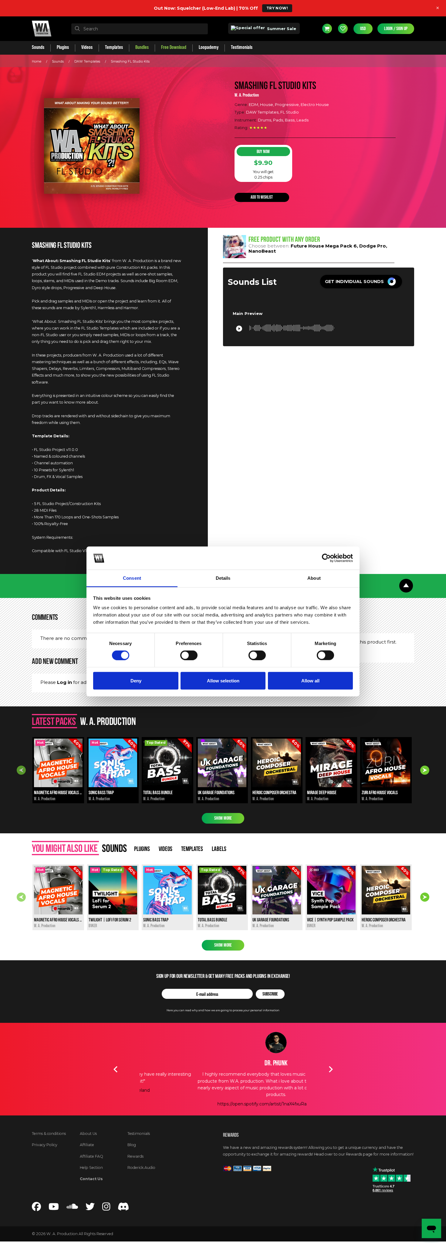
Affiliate (87, 1144)
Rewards (135, 1156)
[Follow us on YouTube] (54, 1208)
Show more (223, 818)
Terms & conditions (49, 1133)
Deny (135, 680)
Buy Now (263, 151)
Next (424, 770)
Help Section (91, 1167)
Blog (131, 1144)
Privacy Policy (44, 1144)
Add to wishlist (262, 197)
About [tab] (314, 578)
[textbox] (139, 28)
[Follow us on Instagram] (106, 1208)
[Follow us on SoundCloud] (72, 1208)
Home (36, 61)
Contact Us (91, 1178)
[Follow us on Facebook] (36, 1208)
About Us (88, 1133)
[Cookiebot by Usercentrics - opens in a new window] (326, 557)
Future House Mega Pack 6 (324, 246)
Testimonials (138, 1133)
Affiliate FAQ (91, 1156)
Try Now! (277, 8)
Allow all (310, 680)
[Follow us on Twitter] (90, 1208)
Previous (21, 770)
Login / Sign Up (395, 28)
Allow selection (223, 680)
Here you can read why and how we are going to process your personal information (223, 1010)
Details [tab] (223, 578)
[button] (361, 281)
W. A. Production (247, 95)
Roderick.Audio (141, 1167)
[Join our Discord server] (123, 1208)
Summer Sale (281, 28)
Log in (64, 682)
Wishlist (343, 28)
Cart (327, 28)
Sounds (58, 61)
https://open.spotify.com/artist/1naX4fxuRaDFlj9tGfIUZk (223, 1104)
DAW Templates (87, 61)
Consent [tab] (132, 578)
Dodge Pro (372, 246)
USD (363, 28)
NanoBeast (262, 251)
